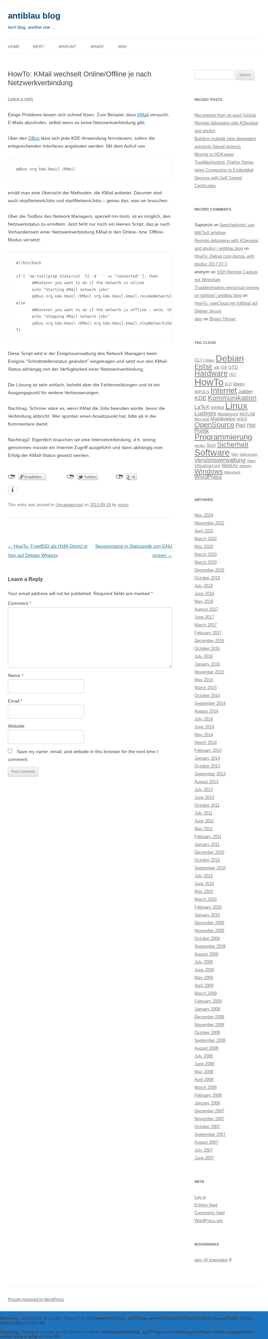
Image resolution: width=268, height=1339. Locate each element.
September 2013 (210, 773)
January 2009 (207, 1009)
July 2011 (203, 813)
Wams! (97, 46)
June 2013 (204, 797)
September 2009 (210, 946)
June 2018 (204, 593)
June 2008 (204, 1063)
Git (224, 367)
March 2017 (205, 624)
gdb (217, 367)
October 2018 (207, 577)
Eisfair (203, 366)
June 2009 (204, 969)
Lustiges (205, 413)
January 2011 (207, 844)
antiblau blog (34, 16)
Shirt (211, 445)
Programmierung (223, 437)
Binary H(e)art (222, 318)
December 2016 (209, 640)
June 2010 (204, 883)
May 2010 (203, 891)
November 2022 (209, 523)
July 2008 (203, 1056)
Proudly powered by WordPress (36, 1299)
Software (212, 452)
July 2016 (203, 656)
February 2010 (208, 907)
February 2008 (208, 1095)
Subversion (249, 454)
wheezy (245, 466)
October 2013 (207, 766)
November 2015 (209, 672)
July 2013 (203, 789)
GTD (233, 367)
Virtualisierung (207, 465)
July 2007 (203, 1150)
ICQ (228, 384)
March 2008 (205, 1087)
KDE (200, 398)
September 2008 (210, 1040)
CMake (208, 360)
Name (15, 675)
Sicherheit (232, 444)
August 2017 (206, 609)
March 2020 (205, 554)
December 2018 (209, 570)
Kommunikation (232, 397)
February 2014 (208, 750)
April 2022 (203, 530)
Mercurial (201, 419)
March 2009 (205, 993)
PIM (251, 425)
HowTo (209, 382)
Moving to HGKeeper (214, 154)
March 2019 (205, 562)
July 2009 (203, 962)
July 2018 (203, 585)
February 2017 (208, 632)
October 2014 (207, 695)
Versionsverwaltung (219, 460)
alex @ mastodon (211, 1259)
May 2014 (203, 734)
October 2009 (207, 938)
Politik (201, 431)
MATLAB (247, 414)
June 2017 (204, 617)
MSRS (242, 419)
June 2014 (204, 726)
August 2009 (206, 954)
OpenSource (214, 425)
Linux (236, 406)
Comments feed (209, 1212)
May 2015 (203, 679)
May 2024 (203, 515)
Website (16, 726)
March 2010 (205, 899)
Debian (230, 358)
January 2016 (207, 664)
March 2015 (205, 687)
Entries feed (205, 1204)
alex (198, 318)
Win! (122, 46)
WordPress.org (208, 1220)
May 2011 (203, 828)
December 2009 (209, 922)
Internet (223, 390)
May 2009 (203, 977)
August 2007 (206, 1142)
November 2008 (209, 1024)
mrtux (123, 504)
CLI (198, 360)
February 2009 (208, 1001)
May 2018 (203, 601)
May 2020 (203, 546)
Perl (240, 425)
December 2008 (209, 1016)
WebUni (230, 465)
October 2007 (207, 1126)
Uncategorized (69, 504)
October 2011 (207, 805)
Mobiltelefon (223, 418)
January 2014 (207, 758)
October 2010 (207, 860)
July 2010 (203, 875)
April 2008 (203, 1079)
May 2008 (203, 1071)
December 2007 (209, 1110)
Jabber (245, 391)
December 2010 (209, 852)
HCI (232, 374)
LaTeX (201, 407)
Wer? (38, 46)
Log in (200, 1197)
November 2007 (209, 1118)
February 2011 (207, 836)
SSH (234, 454)
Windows (208, 471)
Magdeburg (228, 414)
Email (15, 700)
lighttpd (217, 407)
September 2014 (210, 703)
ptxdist (199, 445)
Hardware (211, 373)
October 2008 (207, 1032)
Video (251, 461)
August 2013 (206, 781)
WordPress (208, 477)
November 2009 (209, 930)
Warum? (67, 46)
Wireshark (232, 472)
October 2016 (207, 648)
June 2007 (204, 1157)
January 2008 (207, 1103)
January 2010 (207, 914)
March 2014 (205, 742)
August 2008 (206, 1048)
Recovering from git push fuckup (225, 115)
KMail (143, 114)
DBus (34, 138)
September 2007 (210, 1134)
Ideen (239, 383)
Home (14, 46)
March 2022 (205, 538)
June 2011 (204, 820)
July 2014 (203, 719)
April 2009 (203, 985)
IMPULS (201, 392)
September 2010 (210, 867)
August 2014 (206, 711)
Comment (19, 603)
